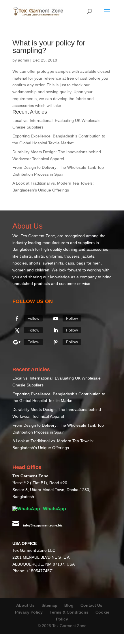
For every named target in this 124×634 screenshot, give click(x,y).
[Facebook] (17, 318)
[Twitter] (17, 330)
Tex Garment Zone (38, 235)
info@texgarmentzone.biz (43, 525)
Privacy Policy (29, 612)
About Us (25, 605)
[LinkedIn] (55, 330)
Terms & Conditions (69, 612)
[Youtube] (55, 318)
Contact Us (91, 605)
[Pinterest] (55, 342)
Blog (69, 605)
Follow (33, 318)
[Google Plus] (17, 342)
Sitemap (49, 605)
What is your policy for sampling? (48, 47)
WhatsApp (54, 508)
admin (23, 60)
